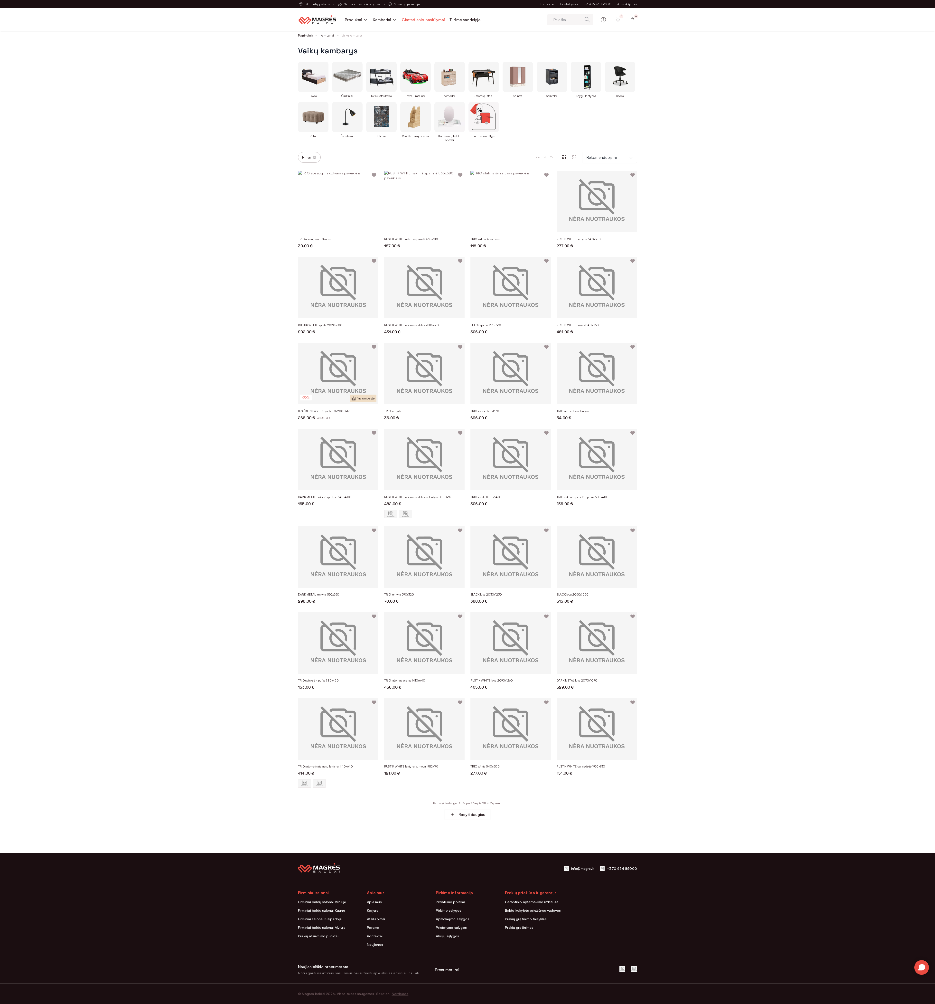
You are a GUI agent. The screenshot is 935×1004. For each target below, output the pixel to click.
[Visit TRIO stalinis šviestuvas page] (510, 201)
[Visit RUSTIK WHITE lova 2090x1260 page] (510, 643)
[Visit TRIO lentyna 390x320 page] (424, 557)
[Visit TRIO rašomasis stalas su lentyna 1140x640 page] (338, 729)
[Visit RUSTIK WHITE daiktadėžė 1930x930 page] (597, 729)
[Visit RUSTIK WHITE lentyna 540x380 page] (597, 201)
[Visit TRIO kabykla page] (424, 373)
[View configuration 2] (405, 514)
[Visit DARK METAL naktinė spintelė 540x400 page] (338, 459)
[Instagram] (634, 969)
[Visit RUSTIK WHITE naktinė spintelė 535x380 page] (424, 201)
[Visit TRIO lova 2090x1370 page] (510, 373)
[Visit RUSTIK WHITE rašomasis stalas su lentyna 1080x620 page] (424, 459)
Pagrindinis (305, 35)
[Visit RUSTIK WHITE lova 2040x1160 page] (597, 287)
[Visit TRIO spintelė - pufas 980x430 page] (338, 643)
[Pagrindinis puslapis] (317, 19)
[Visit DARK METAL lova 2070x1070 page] (597, 643)
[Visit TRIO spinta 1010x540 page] (510, 459)
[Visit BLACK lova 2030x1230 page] (510, 557)
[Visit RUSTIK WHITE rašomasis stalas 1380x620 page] (424, 287)
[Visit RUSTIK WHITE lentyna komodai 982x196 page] (424, 729)
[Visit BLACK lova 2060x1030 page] (597, 557)
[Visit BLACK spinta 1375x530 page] (510, 287)
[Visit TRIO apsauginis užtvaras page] (338, 201)
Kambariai (327, 35)
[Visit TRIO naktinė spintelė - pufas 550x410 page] (597, 459)
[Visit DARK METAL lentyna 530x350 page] (338, 557)
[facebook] (622, 969)
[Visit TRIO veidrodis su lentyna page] (597, 373)
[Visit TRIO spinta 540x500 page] (510, 729)
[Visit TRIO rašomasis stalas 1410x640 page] (424, 643)
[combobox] (610, 157)
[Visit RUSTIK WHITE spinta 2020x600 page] (338, 287)
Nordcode (400, 994)
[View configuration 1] (390, 514)
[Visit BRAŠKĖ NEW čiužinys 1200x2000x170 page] (338, 373)
